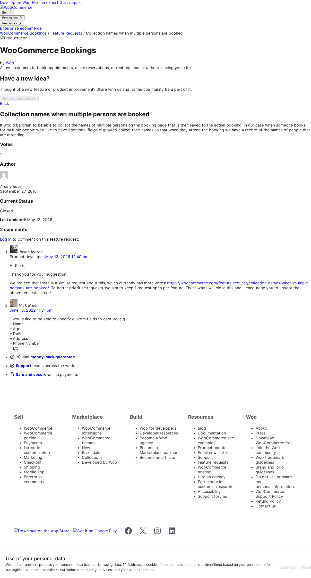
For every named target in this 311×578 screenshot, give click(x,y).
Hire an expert (46, 2)
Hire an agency (211, 476)
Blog (202, 428)
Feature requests (213, 462)
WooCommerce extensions (96, 430)
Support (23, 365)
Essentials (91, 452)
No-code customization (37, 450)
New (86, 447)
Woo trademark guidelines (270, 460)
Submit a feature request (19, 98)
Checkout (33, 462)
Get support (71, 2)
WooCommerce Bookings (23, 33)
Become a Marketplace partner (158, 450)
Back (4, 103)
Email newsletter (213, 452)
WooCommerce (38, 428)
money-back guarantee (52, 356)
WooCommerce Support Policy (270, 494)
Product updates (213, 447)
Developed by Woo (99, 462)
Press (261, 433)
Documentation (212, 433)
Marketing (33, 457)
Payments (33, 442)
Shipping (32, 467)
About (261, 428)
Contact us (266, 506)
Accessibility (209, 491)
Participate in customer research (215, 484)
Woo (10, 62)
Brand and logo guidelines (270, 469)
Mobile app (34, 472)
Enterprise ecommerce (34, 479)
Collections (92, 457)
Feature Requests (66, 33)
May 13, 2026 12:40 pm (66, 256)
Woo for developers (158, 428)
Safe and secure (31, 374)
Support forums (212, 496)
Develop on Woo (16, 2)
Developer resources (159, 433)
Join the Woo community (268, 450)
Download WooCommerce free (274, 440)
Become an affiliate (157, 457)
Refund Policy (268, 501)
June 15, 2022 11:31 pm (31, 310)
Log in (5, 239)
